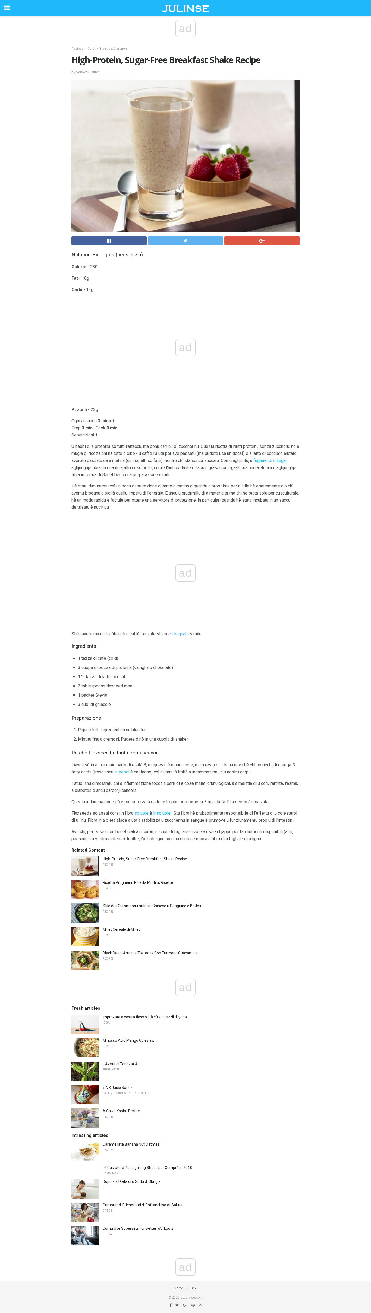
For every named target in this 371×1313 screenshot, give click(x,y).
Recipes (77, 48)
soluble (141, 813)
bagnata (181, 633)
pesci (124, 772)
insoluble (162, 813)
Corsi (91, 48)
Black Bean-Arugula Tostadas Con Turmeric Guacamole (150, 953)
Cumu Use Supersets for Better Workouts (138, 1228)
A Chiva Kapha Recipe (121, 1111)
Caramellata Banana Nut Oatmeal (132, 1144)
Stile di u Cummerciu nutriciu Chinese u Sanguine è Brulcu (152, 906)
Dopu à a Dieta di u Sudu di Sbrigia (132, 1181)
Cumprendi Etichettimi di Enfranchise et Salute (143, 1205)
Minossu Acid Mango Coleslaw (129, 1040)
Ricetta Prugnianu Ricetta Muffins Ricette (138, 882)
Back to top (185, 1288)
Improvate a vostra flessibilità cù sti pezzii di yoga (145, 1017)
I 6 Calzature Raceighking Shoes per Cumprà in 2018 (147, 1167)
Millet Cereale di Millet (121, 929)
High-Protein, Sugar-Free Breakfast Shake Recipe (145, 859)
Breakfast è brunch (113, 48)
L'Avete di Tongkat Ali (121, 1064)
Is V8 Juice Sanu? (118, 1087)
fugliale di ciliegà (269, 460)
